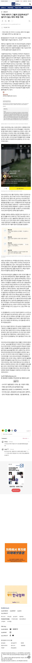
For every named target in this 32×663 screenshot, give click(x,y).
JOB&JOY (5, 11)
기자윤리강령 (14, 619)
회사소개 (3, 616)
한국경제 (3, 643)
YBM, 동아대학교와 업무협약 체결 (12, 387)
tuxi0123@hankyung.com (8, 376)
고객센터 (3, 621)
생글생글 (23, 645)
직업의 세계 (18, 7)
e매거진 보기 (16, 490)
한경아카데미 (4, 645)
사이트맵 (9, 621)
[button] (29, 1)
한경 (4, 611)
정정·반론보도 (22, 619)
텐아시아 (13, 645)
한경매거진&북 (4, 1)
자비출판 (17, 1)
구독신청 (9, 616)
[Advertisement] (16, 518)
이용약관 (21, 616)
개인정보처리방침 (5, 619)
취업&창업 (10, 7)
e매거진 (25, 1)
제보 (21, 1)
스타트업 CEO (27, 7)
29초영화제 (13, 647)
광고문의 (15, 616)
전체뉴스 (3, 7)
